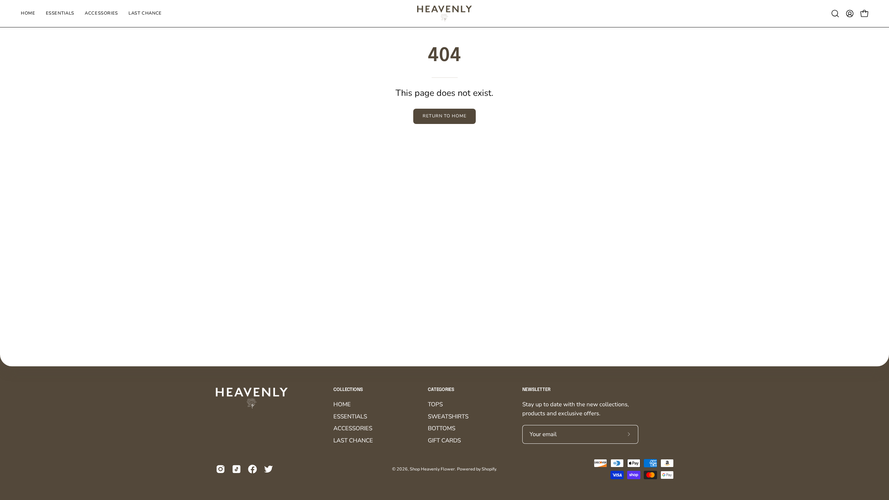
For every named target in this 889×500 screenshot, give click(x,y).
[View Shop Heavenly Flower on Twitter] (268, 469)
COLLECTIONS (348, 390)
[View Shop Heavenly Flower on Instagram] (220, 469)
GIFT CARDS (444, 440)
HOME (342, 404)
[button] (835, 13)
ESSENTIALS (350, 416)
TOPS (435, 404)
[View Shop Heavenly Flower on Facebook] (252, 469)
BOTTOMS (441, 428)
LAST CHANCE (353, 440)
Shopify (489, 469)
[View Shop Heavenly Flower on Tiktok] (236, 469)
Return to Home (444, 116)
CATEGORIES (441, 390)
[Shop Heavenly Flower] (444, 13)
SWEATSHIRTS (448, 416)
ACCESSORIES (352, 428)
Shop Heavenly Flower (432, 469)
